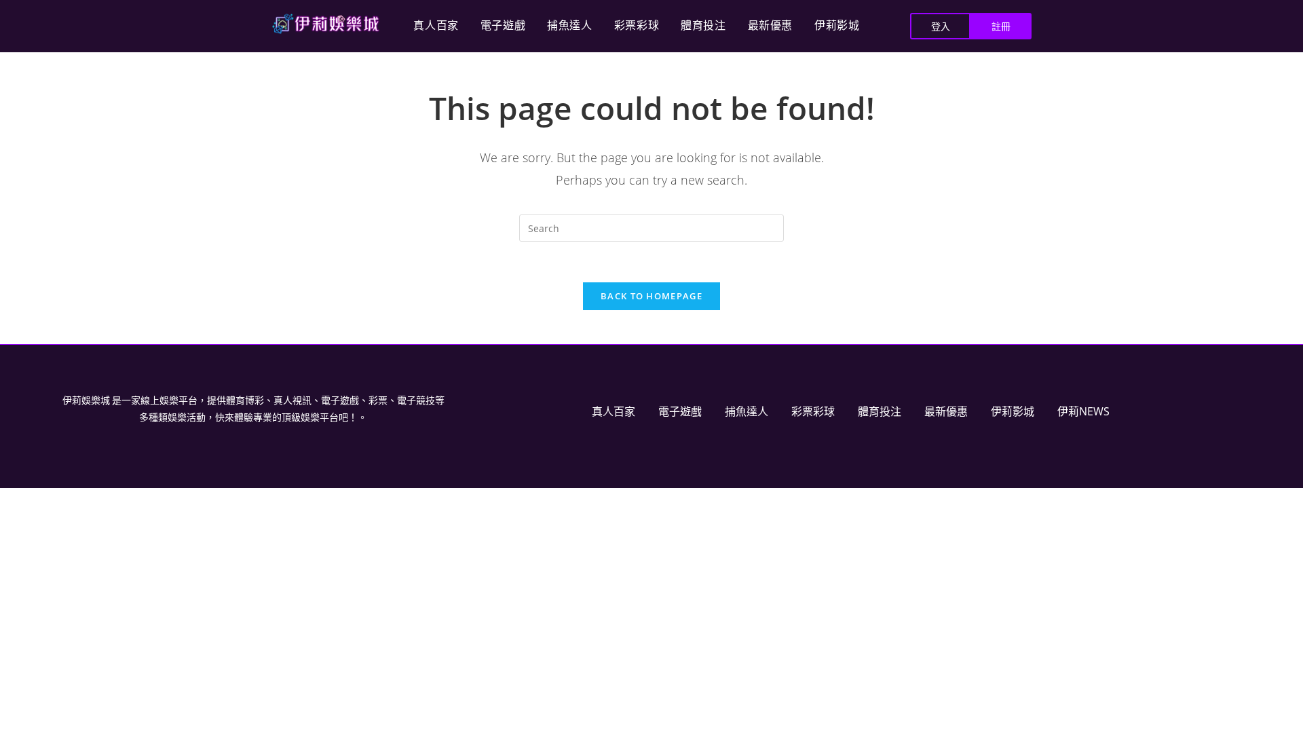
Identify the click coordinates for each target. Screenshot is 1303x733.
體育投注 (703, 25)
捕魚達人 (569, 25)
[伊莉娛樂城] (325, 24)
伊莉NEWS (1083, 411)
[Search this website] (651, 227)
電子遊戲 (502, 25)
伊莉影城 (836, 25)
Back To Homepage (651, 296)
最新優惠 (770, 25)
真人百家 (435, 25)
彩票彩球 (636, 25)
